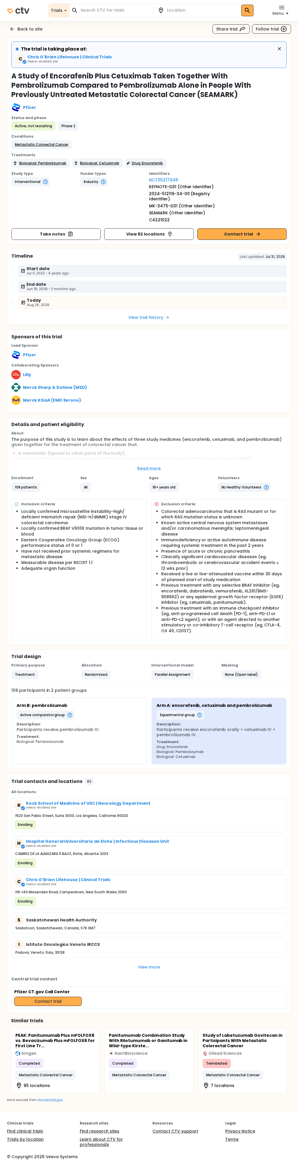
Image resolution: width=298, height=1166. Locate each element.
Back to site (29, 29)
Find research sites (99, 1131)
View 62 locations (145, 234)
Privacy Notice (240, 1131)
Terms (232, 1139)
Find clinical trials (25, 1131)
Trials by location (25, 1139)
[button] (41, 144)
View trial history (145, 317)
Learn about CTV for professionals (101, 1142)
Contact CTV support (175, 1131)
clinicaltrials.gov (50, 1100)
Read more (149, 468)
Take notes (52, 234)
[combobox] (115, 10)
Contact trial (238, 234)
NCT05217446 (163, 179)
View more (149, 967)
